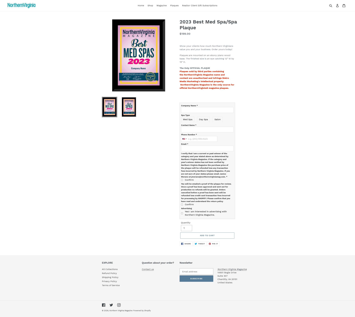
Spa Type (185, 115)
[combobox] (184, 139)
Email (184, 144)
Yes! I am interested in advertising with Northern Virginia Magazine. (206, 213)
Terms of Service (111, 285)
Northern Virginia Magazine (121, 311)
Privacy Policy (109, 281)
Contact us (148, 269)
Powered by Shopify (142, 311)
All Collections (110, 269)
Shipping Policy (110, 277)
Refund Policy (109, 273)
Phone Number (189, 134)
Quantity (185, 222)
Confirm (189, 180)
